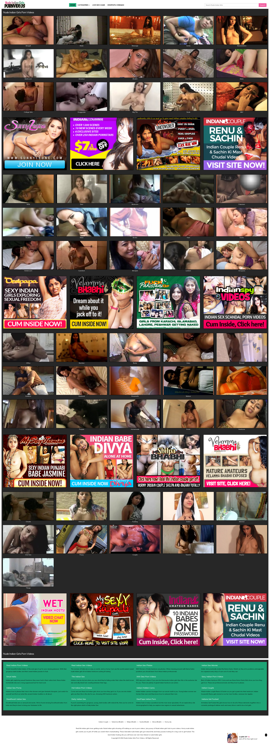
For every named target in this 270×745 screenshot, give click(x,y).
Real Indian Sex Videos (82, 665)
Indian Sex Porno (13, 688)
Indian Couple (208, 688)
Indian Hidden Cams (146, 688)
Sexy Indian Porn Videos (212, 676)
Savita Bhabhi (144, 722)
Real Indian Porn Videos (17, 665)
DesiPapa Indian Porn (146, 699)
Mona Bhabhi (156, 722)
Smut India (11, 676)
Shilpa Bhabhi (131, 722)
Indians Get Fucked (210, 699)
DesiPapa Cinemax (115, 5)
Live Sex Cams (98, 5)
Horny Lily (168, 722)
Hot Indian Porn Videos (82, 688)
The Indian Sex (78, 676)
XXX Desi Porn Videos (146, 676)
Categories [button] (83, 5)
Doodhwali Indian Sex (16, 699)
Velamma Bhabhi (118, 722)
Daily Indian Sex (79, 699)
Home (72, 5)
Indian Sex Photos (144, 665)
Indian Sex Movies (210, 665)
